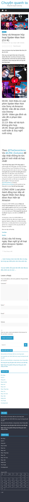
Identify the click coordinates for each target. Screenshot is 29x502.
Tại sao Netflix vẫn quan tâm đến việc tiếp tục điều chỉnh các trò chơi (14, 269)
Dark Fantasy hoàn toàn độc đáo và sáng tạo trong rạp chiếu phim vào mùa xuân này (14, 260)
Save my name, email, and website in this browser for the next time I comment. (14, 333)
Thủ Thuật (3, 400)
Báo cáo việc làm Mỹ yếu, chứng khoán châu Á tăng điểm (14, 360)
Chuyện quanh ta (14, 3)
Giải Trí (4, 31)
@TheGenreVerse (17, 150)
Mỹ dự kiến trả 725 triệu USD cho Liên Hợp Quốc (12, 354)
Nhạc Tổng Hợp (4, 389)
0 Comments (21, 42)
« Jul (2, 492)
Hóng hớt (3, 379)
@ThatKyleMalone (6, 182)
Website (3, 322)
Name (3, 305)
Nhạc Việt (3, 396)
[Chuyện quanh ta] (2, 10)
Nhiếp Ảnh (3, 398)
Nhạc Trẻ (3, 391)
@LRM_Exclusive (14, 153)
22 (21, 483)
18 (6, 483)
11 (6, 481)
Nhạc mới (3, 386)
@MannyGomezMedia (7, 184)
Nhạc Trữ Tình (4, 393)
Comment (3, 283)
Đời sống (3, 375)
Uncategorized (4, 403)
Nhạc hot (3, 384)
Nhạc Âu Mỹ (4, 382)
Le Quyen (15, 42)
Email (2, 313)
